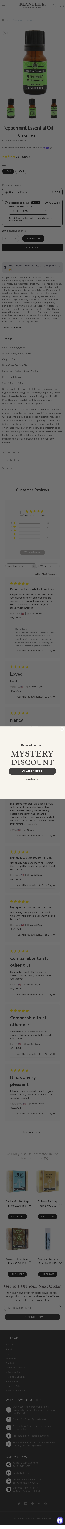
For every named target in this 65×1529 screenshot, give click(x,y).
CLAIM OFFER (32, 771)
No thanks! (32, 779)
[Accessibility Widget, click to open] (60, 1520)
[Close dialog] (62, 728)
